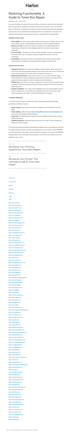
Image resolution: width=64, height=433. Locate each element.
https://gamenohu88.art (15, 285)
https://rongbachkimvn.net (16, 218)
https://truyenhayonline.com (16, 404)
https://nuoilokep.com (15, 312)
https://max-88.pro (14, 305)
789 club (11, 189)
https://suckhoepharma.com (16, 379)
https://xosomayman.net (15, 235)
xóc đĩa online (12, 181)
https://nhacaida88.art (14, 272)
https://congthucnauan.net (16, 347)
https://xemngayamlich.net (16, 414)
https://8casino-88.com (15, 205)
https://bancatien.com (14, 240)
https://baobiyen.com (14, 322)
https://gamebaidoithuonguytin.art (18, 277)
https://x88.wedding (14, 237)
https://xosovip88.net (14, 215)
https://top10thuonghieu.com (16, 399)
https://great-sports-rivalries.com (18, 357)
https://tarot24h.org (14, 384)
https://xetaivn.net (13, 419)
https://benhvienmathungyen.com (18, 332)
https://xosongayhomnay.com (17, 245)
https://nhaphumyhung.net (16, 372)
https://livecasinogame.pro (16, 295)
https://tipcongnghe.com (15, 397)
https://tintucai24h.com (15, 394)
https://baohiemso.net (15, 325)
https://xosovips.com (14, 260)
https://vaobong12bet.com (16, 247)
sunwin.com (12, 178)
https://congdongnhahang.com (17, 342)
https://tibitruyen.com (14, 392)
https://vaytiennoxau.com (15, 409)
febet (10, 199)
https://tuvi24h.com (14, 407)
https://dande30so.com (15, 265)
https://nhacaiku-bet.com (15, 280)
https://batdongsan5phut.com (17, 330)
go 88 (10, 196)
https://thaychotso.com (15, 315)
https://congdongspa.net (15, 345)
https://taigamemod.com (15, 382)
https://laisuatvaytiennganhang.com (18, 364)
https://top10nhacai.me (15, 210)
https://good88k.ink (14, 290)
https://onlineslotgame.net (16, 213)
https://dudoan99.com (15, 275)
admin (16, 21)
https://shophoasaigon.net (16, 377)
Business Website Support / (17, 430)
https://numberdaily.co (15, 374)
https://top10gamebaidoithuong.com (18, 310)
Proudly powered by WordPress (31, 430)
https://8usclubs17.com (15, 208)
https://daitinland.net (14, 350)
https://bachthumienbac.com (16, 242)
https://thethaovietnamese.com (17, 387)
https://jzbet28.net (14, 292)
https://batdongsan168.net (16, 327)
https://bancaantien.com (15, 228)
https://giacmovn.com (14, 352)
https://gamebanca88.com (16, 282)
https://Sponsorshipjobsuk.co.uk (54, 112)
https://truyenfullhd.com (15, 402)
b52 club (11, 193)
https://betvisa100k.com (15, 335)
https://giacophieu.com (15, 355)
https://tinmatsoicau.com (15, 225)
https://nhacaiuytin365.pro (16, 255)
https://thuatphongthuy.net (16, 389)
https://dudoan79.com (15, 270)
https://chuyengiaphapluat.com (17, 340)
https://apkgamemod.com (16, 317)
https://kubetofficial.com (15, 297)
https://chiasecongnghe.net (16, 337)
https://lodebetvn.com (15, 300)
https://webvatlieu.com (15, 412)
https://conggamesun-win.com (17, 262)
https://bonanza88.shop (38, 112)
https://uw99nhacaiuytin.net (16, 252)
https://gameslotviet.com (15, 287)
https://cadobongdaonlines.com (17, 250)
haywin (10, 185)
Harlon (32, 5)
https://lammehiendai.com (16, 367)
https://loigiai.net (13, 369)
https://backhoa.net (14, 320)
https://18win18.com (14, 203)
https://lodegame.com (15, 302)
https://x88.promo (13, 257)
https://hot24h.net (13, 359)
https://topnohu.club (14, 230)
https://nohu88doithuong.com (17, 233)
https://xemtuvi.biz (14, 417)
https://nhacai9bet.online (15, 307)
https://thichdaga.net (14, 220)
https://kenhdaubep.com (15, 362)
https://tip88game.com (15, 267)
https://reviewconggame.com (17, 223)
